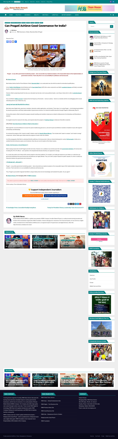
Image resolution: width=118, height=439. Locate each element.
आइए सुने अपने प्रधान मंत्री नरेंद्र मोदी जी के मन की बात (18, 104)
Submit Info (32, 1)
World (41, 22)
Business (28, 15)
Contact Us (43, 1)
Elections (14, 238)
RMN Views (37, 22)
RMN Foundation (45, 421)
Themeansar (29, 436)
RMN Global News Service (48, 397)
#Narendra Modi (34, 32)
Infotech (45, 15)
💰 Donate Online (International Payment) (55, 195)
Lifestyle (55, 15)
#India (27, 32)
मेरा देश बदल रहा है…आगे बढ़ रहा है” (14, 162)
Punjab (7, 240)
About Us (27, 1)
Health (36, 15)
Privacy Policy (49, 1)
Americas (35, 238)
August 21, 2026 (94, 384)
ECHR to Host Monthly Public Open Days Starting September (99, 382)
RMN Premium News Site (47, 407)
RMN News (14, 30)
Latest (18, 238)
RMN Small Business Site (47, 411)
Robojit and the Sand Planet (48, 417)
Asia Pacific (7, 22)
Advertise (38, 1)
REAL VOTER (34, 180)
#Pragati (40, 32)
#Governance (22, 32)
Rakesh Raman (12, 79)
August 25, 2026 (11, 384)
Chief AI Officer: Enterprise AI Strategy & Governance (44, 243)
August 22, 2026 (67, 384)
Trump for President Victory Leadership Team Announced (64, 207)
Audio (77, 15)
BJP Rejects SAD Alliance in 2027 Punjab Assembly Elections (17, 243)
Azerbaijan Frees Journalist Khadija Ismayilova (21, 207)
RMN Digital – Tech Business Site (49, 404)
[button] (110, 14)
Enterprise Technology (15, 22)
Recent (32, 22)
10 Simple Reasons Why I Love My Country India (71, 243)
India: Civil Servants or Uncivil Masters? (17, 145)
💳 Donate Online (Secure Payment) (32, 195)
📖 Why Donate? (44, 198)
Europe (91, 282)
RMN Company (32, 175)
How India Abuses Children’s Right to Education (25, 123)
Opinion (28, 22)
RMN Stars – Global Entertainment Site (51, 400)
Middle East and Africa (95, 286)
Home (22, 1)
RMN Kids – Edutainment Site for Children (51, 414)
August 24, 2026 (39, 384)
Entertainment (66, 15)
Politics (18, 15)
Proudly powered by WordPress (9, 436)
